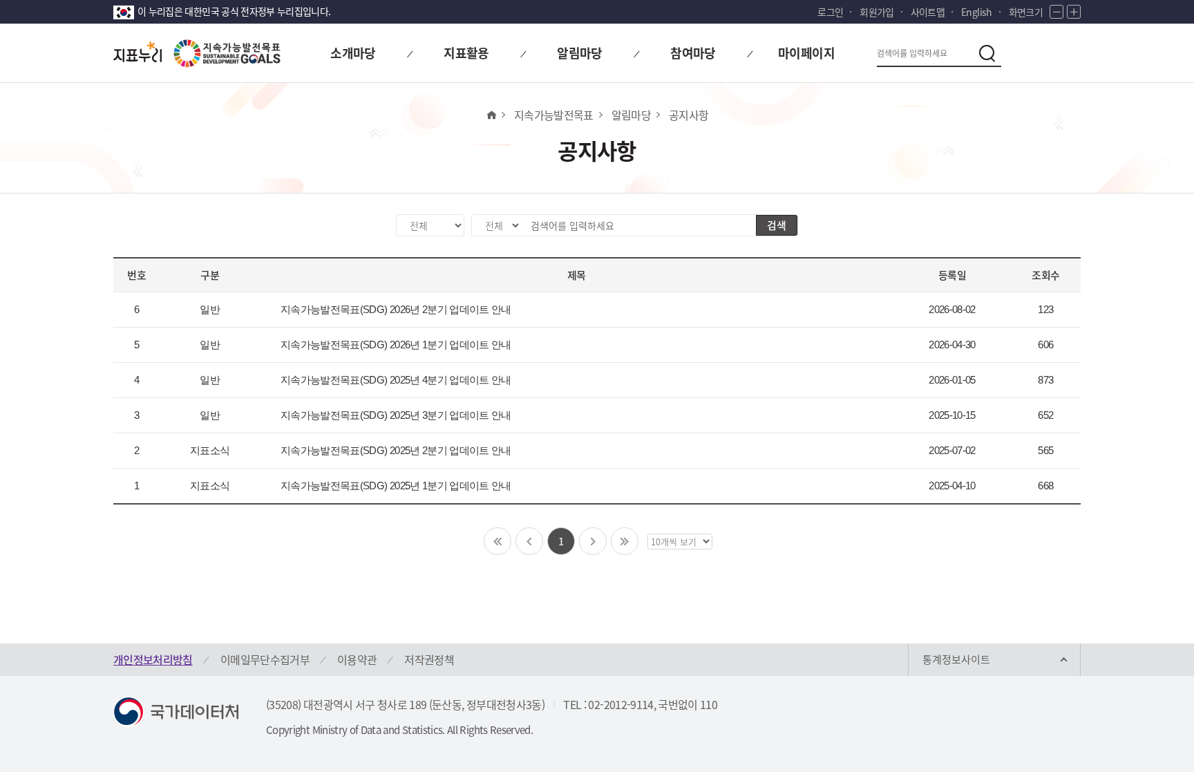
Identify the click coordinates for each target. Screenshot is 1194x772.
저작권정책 (429, 659)
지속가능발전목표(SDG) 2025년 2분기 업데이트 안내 (396, 450)
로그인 (830, 12)
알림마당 (631, 114)
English (976, 12)
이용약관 (357, 659)
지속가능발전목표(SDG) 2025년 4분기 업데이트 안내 (396, 380)
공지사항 (688, 114)
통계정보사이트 (956, 659)
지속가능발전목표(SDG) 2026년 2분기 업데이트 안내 (396, 309)
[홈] (491, 114)
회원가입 (876, 12)
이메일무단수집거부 (265, 659)
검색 (776, 225)
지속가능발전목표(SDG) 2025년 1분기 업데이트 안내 (396, 485)
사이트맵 (928, 12)
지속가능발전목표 (554, 114)
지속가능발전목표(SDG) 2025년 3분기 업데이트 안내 (396, 415)
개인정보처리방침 (153, 659)
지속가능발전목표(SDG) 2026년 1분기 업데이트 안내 (396, 344)
